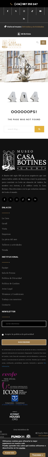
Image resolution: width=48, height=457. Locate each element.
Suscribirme (24, 342)
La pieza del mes (9, 239)
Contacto (6, 304)
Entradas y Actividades (33, 26)
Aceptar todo (9, 453)
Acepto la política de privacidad (19, 334)
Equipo (5, 267)
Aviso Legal (7, 288)
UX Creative (43, 436)
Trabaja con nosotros (11, 299)
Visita (4, 228)
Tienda (5, 250)
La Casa (5, 218)
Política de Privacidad (12, 278)
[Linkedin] (35, 199)
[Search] (37, 42)
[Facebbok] (4, 199)
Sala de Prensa (8, 273)
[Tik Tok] (22, 199)
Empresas (6, 234)
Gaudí (4, 223)
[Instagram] (16, 199)
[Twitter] (10, 199)
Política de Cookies (11, 283)
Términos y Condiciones (13, 294)
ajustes (22, 448)
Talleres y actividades (12, 244)
